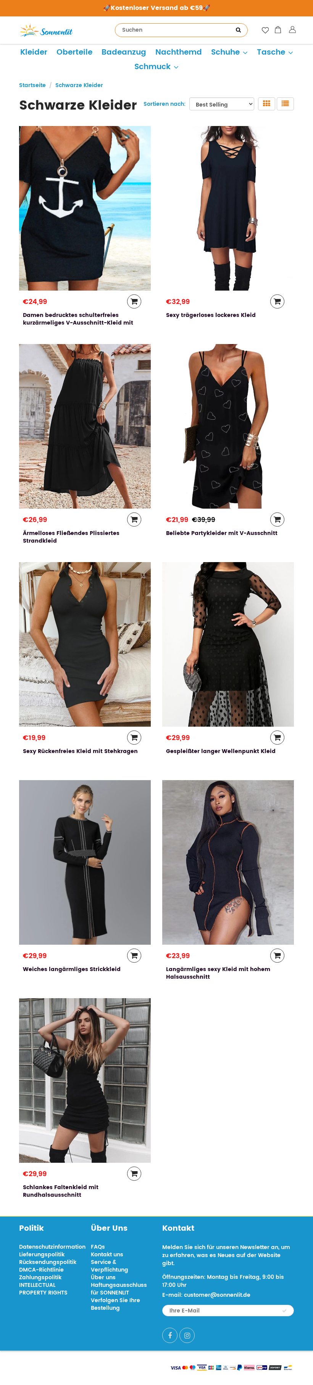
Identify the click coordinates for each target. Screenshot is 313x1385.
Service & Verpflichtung (109, 1266)
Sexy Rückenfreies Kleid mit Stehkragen (80, 751)
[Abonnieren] (284, 1311)
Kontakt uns (107, 1254)
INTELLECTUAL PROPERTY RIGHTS (43, 1289)
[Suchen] (238, 30)
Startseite (32, 85)
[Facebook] (169, 1335)
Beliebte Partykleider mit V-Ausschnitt (222, 533)
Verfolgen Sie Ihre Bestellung (115, 1304)
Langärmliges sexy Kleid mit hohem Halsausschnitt (218, 973)
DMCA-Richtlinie (41, 1269)
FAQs (98, 1247)
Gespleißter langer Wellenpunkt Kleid (221, 751)
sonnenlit (90, 1366)
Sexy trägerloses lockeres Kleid (211, 315)
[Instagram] (187, 1335)
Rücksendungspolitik (47, 1262)
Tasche (271, 52)
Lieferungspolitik (42, 1254)
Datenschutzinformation (52, 1247)
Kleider (33, 52)
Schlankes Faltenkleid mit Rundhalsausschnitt (60, 1191)
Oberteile (74, 52)
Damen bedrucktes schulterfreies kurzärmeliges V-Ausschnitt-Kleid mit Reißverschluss (78, 323)
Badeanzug (124, 52)
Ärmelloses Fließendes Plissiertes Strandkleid (71, 537)
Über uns (103, 1277)
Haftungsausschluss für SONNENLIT (119, 1289)
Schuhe (225, 52)
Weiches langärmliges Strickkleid (72, 969)
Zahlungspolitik (40, 1277)
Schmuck (152, 67)
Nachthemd (178, 52)
